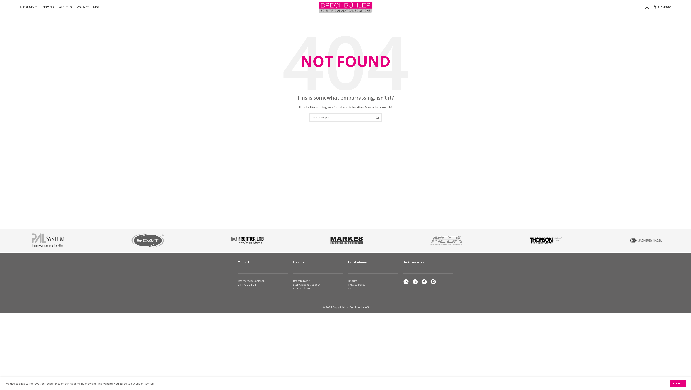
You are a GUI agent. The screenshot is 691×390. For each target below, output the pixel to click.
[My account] (647, 7)
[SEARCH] (377, 117)
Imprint (352, 281)
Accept (677, 383)
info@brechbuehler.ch (251, 281)
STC (350, 288)
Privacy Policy (356, 284)
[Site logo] (345, 7)
